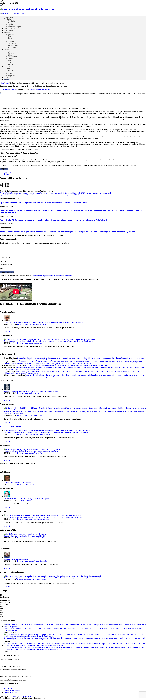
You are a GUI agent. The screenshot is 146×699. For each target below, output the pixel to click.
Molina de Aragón (14, 27)
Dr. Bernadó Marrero (38, 324)
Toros (10, 38)
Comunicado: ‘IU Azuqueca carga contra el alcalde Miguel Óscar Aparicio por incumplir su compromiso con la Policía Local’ (53, 220)
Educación (11, 55)
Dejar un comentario (42, 90)
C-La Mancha (8, 30)
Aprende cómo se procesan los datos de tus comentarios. (52, 276)
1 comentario (21, 500)
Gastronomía (12, 44)
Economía (7, 68)
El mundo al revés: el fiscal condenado (17, 482)
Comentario (5, 257)
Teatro (10, 64)
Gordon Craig (35, 393)
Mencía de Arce (36, 343)
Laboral (10, 70)
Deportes (7, 78)
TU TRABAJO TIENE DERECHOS (11, 426)
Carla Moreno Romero (38, 580)
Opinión (7, 66)
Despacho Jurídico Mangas (40, 434)
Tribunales (12, 47)
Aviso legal (8, 689)
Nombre (3, 261)
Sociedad (7, 32)
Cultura (7, 51)
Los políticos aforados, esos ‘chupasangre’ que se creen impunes (27, 499)
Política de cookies (10, 693)
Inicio (2, 83)
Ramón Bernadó (36, 416)
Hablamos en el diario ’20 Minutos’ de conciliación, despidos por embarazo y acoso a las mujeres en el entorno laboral (46, 432)
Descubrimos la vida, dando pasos (16, 559)
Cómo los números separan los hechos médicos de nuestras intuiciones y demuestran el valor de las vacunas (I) (43, 322)
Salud (10, 40)
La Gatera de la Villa (38, 538)
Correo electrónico (7, 265)
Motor (10, 74)
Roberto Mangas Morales (40, 519)
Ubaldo (28, 500)
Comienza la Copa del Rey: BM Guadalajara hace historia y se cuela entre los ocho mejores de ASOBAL (39, 195)
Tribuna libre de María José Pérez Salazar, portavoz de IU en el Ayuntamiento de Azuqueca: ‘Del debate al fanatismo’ (66, 365)
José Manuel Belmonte (39, 561)
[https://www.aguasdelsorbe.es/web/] (13, 14)
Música (10, 61)
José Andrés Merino (38, 453)
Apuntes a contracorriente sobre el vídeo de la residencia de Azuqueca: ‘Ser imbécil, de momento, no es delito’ (43, 517)
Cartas (6, 79)
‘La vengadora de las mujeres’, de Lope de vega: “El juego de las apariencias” (31, 391)
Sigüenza (11, 25)
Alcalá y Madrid (9, 28)
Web (1, 268)
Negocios (11, 76)
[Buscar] (1, 1)
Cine (9, 62)
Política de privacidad (12, 691)
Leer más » (8, 331)
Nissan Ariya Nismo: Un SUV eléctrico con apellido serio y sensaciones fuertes (31, 451)
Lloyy (33, 484)
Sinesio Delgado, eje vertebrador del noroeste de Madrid (24, 536)
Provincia (7, 19)
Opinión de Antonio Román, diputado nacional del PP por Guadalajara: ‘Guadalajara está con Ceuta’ (44, 203)
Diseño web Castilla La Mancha (20, 696)
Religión (11, 42)
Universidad (12, 57)
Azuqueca (11, 23)
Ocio (9, 36)
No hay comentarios (24, 324)
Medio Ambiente (14, 45)
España (6, 49)
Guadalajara (8, 17)
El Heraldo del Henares (8, 90)
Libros (10, 59)
